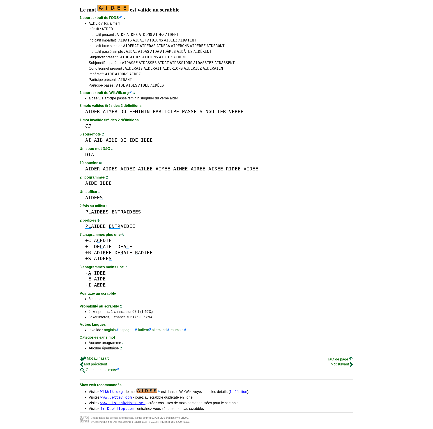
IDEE (147, 140)
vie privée (182, 417)
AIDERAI (131, 46)
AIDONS (145, 34)
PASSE (189, 111)
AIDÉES (157, 85)
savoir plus (158, 417)
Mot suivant (340, 364)
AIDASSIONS (181, 63)
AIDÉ (120, 85)
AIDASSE (130, 63)
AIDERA (163, 46)
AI (88, 140)
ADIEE (103, 252)
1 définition (238, 392)
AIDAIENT (187, 40)
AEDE (100, 285)
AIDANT (125, 80)
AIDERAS (148, 46)
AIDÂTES (185, 51)
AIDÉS (131, 85)
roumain (177, 330)
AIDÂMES (168, 51)
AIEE (145, 169)
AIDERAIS (134, 68)
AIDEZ (158, 34)
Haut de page (338, 359)
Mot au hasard (98, 358)
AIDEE (94, 197)
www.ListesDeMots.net (122, 403)
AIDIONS (155, 40)
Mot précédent (95, 364)
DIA (89, 154)
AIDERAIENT (214, 68)
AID (98, 140)
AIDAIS (125, 40)
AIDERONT (216, 46)
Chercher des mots (100, 370)
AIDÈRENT (202, 51)
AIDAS (143, 51)
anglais (110, 330)
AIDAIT (139, 40)
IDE (133, 140)
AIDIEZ (170, 40)
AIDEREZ (198, 46)
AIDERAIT (153, 68)
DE (123, 140)
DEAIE (103, 246)
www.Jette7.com (116, 397)
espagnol (127, 330)
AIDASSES (148, 63)
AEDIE (103, 240)
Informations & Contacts (174, 421)
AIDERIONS (173, 68)
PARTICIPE (166, 111)
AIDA (154, 51)
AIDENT (172, 34)
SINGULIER (213, 111)
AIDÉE (144, 85)
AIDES (132, 34)
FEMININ (139, 111)
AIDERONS (180, 46)
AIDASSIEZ (203, 63)
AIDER (94, 23)
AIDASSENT (224, 63)
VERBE (236, 111)
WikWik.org (119, 93)
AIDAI (131, 51)
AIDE (121, 34)
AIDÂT (163, 63)
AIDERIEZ (193, 68)
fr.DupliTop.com (117, 408)
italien (143, 330)
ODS (115, 18)
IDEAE (123, 246)
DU (123, 111)
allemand (159, 330)
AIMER (110, 111)
